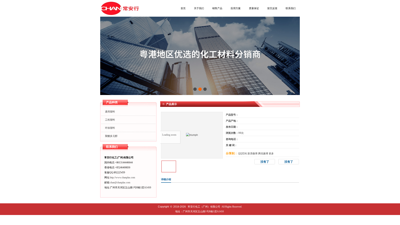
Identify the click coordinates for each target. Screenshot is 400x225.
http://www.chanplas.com (122, 177)
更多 (271, 153)
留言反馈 (272, 8)
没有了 (288, 161)
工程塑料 (110, 119)
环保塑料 (110, 127)
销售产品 (217, 8)
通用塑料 (110, 111)
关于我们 (199, 8)
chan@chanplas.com (120, 182)
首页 (183, 8)
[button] (195, 89)
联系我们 (291, 8)
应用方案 (236, 8)
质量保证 (254, 8)
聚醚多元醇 (111, 136)
